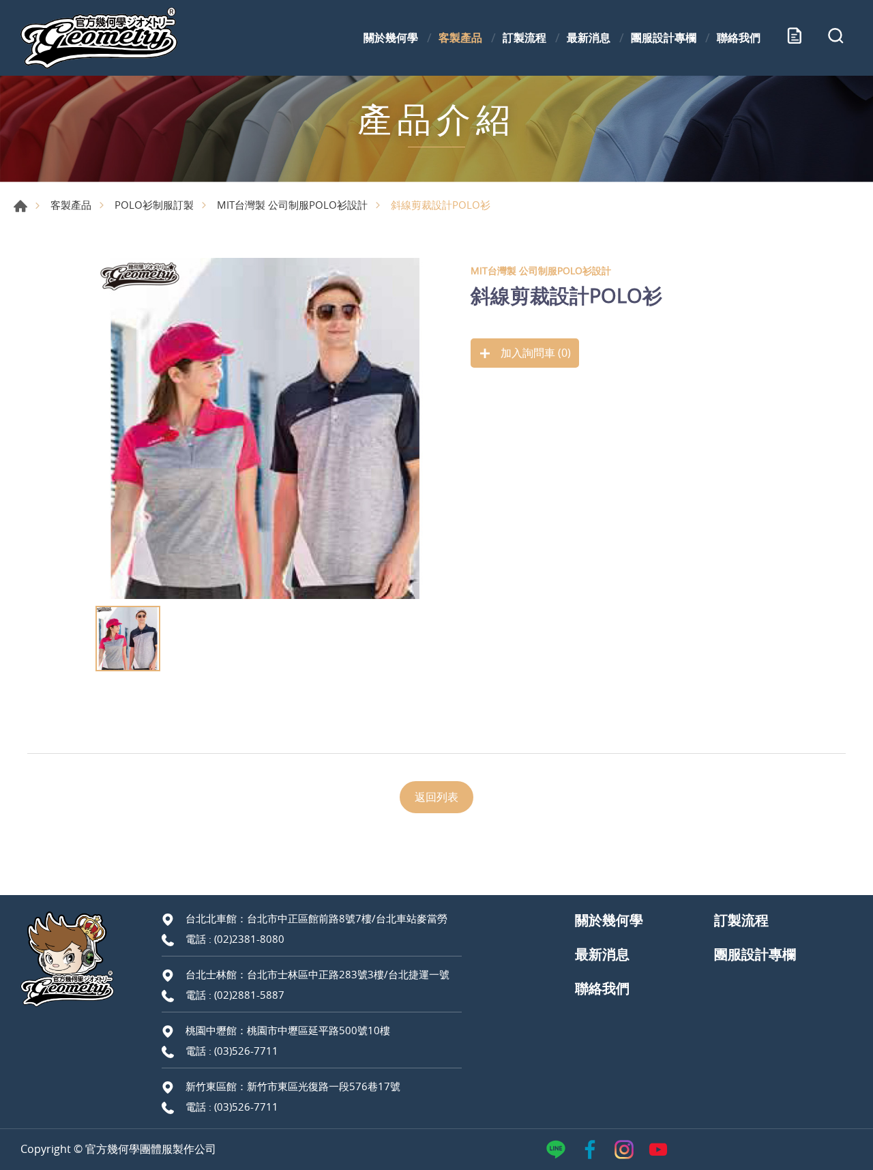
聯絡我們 (738, 37)
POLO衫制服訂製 (154, 204)
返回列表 (436, 796)
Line (556, 1149)
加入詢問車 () (534, 352)
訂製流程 (524, 37)
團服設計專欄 (663, 37)
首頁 (20, 206)
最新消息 (588, 37)
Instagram (624, 1149)
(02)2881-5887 (249, 994)
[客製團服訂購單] (795, 38)
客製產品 (460, 37)
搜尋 (835, 38)
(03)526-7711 (246, 1050)
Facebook (590, 1149)
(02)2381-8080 (249, 939)
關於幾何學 (391, 37)
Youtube (658, 1149)
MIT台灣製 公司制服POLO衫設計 (292, 204)
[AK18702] (265, 428)
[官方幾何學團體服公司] (98, 38)
